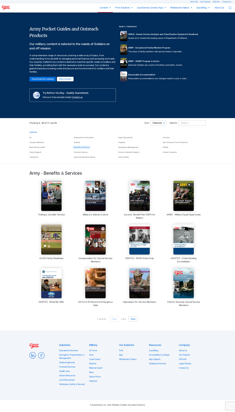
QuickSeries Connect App (150, 8)
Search (231, 8)
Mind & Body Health (37, 147)
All (30, 138)
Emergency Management (128, 147)
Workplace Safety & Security (72, 384)
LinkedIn (32, 355)
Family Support (35, 152)
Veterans (93, 381)
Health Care (64, 371)
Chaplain (121, 142)
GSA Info (216, 2)
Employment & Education (84, 138)
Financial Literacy (81, 152)
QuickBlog (202, 8)
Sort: (146, 123)
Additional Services (157, 363)
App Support (154, 359)
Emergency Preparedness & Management (71, 356)
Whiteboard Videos (180, 8)
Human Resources (67, 375)
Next (133, 319)
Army (91, 355)
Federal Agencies (67, 362)
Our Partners (205, 2)
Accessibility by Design (159, 355)
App (121, 355)
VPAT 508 (194, 2)
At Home (166, 138)
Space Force (95, 377)
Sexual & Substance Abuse (84, 157)
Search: (173, 123)
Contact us (77, 97)
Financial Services (67, 367)
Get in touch (65, 79)
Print (121, 350)
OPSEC (165, 147)
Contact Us (226, 2)
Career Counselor (170, 152)
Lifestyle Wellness (36, 142)
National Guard (95, 368)
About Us (219, 8)
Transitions (33, 157)
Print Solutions (122, 8)
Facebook (41, 355)
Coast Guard (94, 359)
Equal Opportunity (125, 138)
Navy (91, 372)
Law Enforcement (67, 380)
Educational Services (68, 350)
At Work (77, 142)
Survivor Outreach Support (128, 152)
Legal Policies (185, 363)
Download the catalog (42, 79)
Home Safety (123, 157)
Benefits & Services (82, 147)
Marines (92, 363)
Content (104, 8)
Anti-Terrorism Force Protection (175, 142)
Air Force (93, 350)
